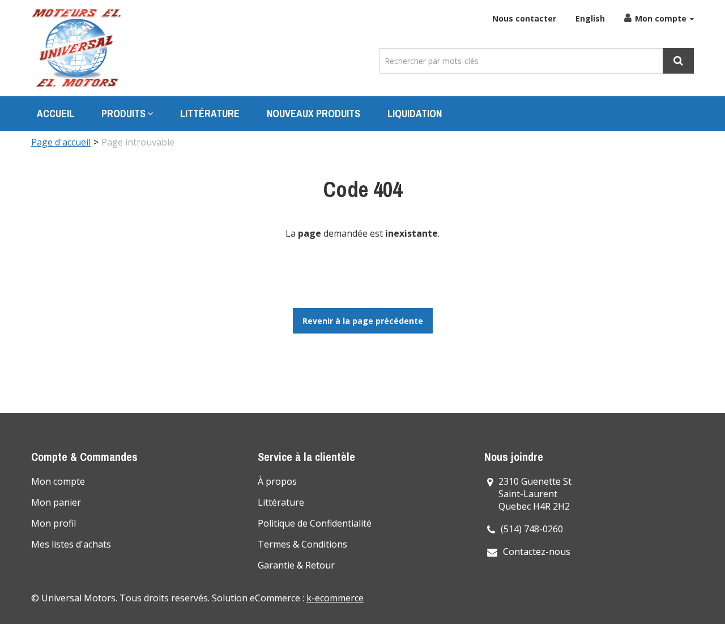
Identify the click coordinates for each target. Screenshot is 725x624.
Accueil (55, 113)
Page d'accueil (61, 142)
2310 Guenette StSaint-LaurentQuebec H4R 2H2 (535, 493)
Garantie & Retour (296, 565)
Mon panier (56, 502)
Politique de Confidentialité (315, 523)
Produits (123, 113)
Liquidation (414, 113)
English (590, 18)
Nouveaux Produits (313, 113)
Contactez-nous (536, 551)
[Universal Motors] (76, 48)
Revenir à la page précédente (362, 320)
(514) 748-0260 (532, 529)
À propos (277, 481)
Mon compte (661, 18)
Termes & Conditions (302, 544)
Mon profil (53, 523)
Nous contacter (524, 18)
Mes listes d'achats (71, 544)
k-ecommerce (335, 598)
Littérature (210, 113)
